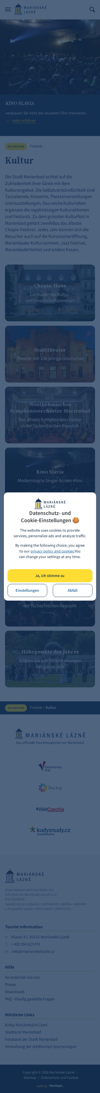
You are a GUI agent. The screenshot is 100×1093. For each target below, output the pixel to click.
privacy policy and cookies (52, 551)
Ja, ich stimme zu (49, 575)
